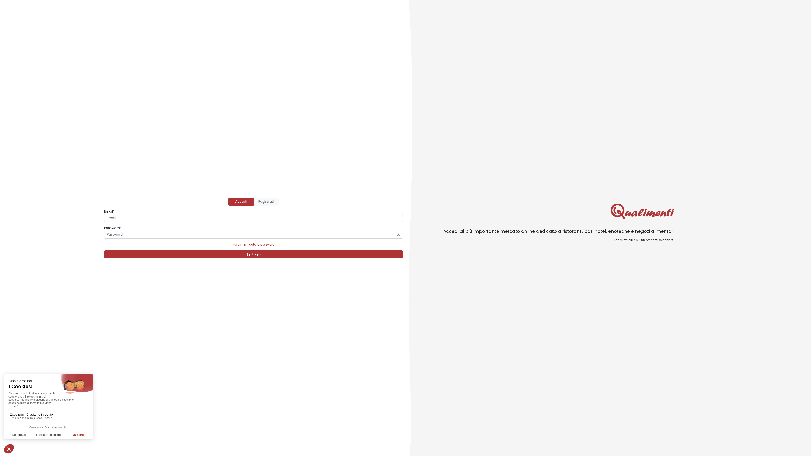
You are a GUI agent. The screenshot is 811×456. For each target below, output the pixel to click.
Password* (113, 227)
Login (256, 254)
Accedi (241, 201)
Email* (109, 211)
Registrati (266, 201)
